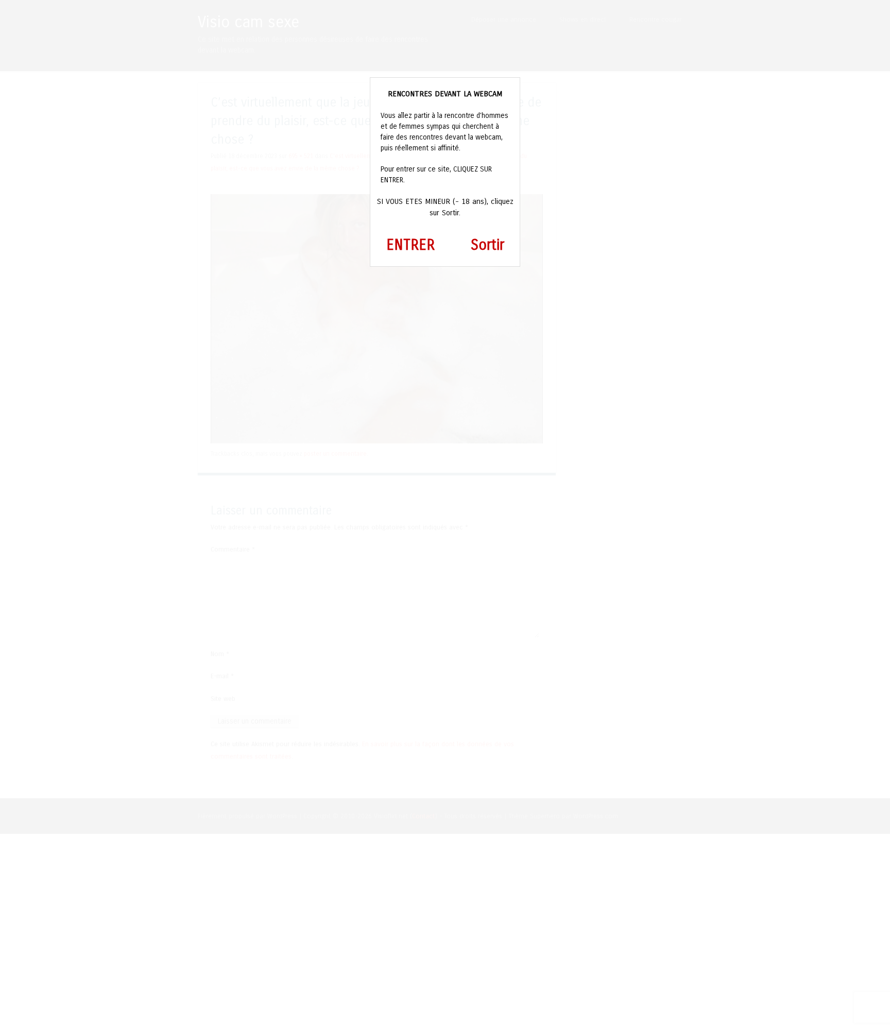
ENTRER (410, 245)
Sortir (487, 245)
